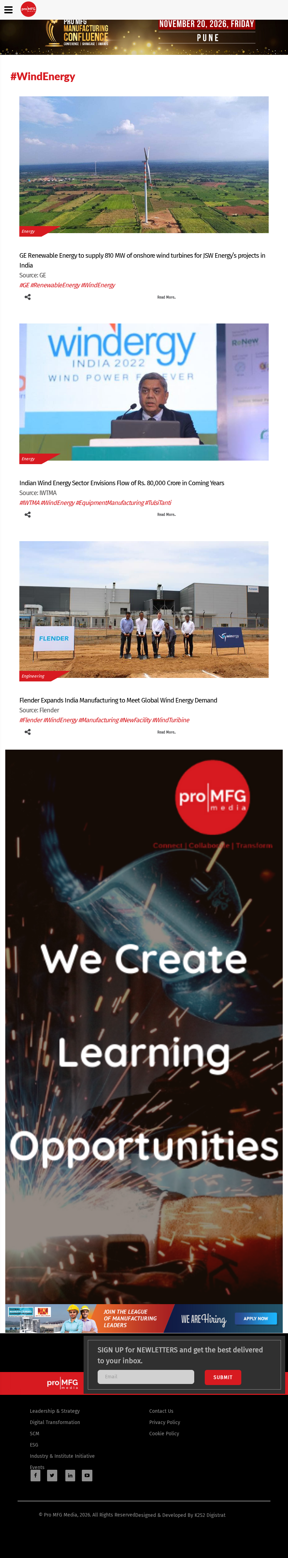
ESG (34, 1445)
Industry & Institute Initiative (62, 1456)
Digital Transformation (55, 1422)
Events (37, 1467)
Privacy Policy (164, 1422)
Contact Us (161, 1411)
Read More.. (166, 297)
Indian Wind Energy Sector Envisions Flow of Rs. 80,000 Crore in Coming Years (121, 483)
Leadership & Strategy (55, 1411)
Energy (27, 231)
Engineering (32, 676)
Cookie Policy (164, 1434)
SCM (34, 1434)
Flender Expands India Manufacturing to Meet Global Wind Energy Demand (118, 700)
